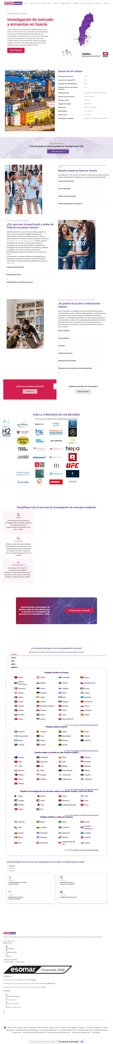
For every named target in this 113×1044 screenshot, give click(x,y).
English (9, 1027)
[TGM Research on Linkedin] (4, 1011)
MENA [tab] (13, 664)
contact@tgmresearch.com (13, 996)
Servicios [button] (11, 870)
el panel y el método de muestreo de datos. (86, 725)
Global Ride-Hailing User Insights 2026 (27, 1030)
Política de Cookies (20, 961)
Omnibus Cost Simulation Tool (81, 1032)
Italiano (46, 1027)
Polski (14, 1027)
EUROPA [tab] (14, 654)
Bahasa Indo (32, 1027)
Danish (68, 1027)
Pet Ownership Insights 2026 (67, 1030)
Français (25, 1027)
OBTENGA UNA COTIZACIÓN (79, 610)
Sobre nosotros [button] (66, 3)
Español (19, 1027)
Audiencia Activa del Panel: (77, 239)
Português (82, 1027)
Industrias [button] (12, 866)
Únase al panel (83, 391)
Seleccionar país (56, 151)
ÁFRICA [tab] (13, 658)
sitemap (105, 1027)
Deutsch (57, 1027)
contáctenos (11, 263)
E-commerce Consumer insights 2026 (59, 1032)
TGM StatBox (96, 1032)
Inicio (26, 3)
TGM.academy (10, 1030)
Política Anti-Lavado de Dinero (11, 959)
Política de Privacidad (8, 961)
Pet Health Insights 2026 (84, 1030)
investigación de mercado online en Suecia (21, 241)
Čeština (51, 1027)
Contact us (30, 391)
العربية (87, 1027)
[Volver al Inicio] (13, 3)
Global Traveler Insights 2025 (48, 1030)
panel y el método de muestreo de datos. (87, 751)
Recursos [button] (76, 3)
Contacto (98, 3)
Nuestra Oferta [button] (46, 3)
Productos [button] (12, 868)
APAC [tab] (13, 661)
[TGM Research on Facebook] (4, 1013)
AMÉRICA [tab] (14, 667)
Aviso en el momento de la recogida (43, 1042)
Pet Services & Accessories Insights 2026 (34, 1032)
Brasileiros (75, 1027)
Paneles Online (34, 3)
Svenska (62, 1027)
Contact (106, 3)
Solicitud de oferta (87, 3)
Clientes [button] (56, 3)
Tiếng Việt (40, 1027)
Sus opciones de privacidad (68, 1042)
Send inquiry (16, 50)
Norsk (92, 1027)
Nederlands (98, 1027)
